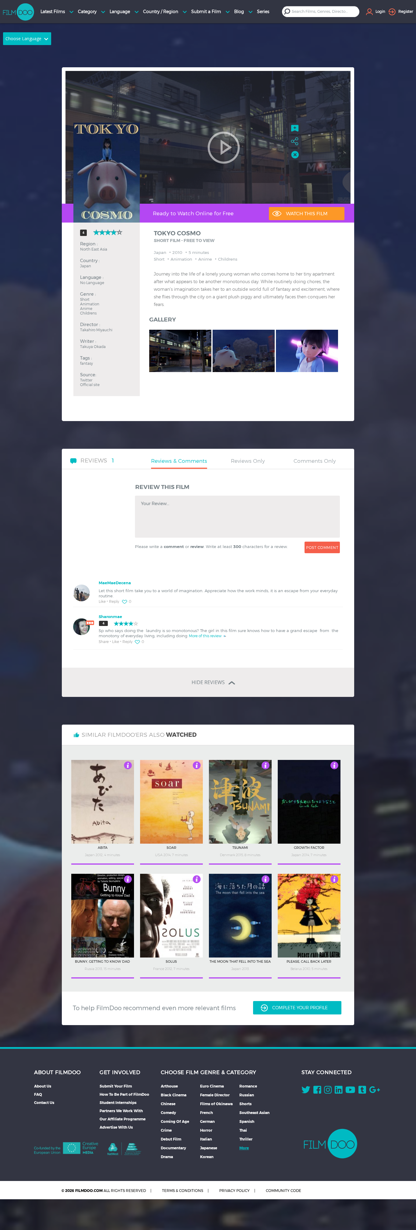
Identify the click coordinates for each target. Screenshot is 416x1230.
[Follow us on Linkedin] (338, 1091)
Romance (248, 1086)
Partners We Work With (121, 1111)
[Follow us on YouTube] (350, 1091)
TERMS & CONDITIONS (182, 1190)
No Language (92, 282)
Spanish (246, 1121)
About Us (42, 1086)
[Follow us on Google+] (374, 1091)
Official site (90, 384)
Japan (85, 265)
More (244, 1148)
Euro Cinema (212, 1086)
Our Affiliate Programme (123, 1119)
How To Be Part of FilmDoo (124, 1094)
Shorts (245, 1104)
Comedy (168, 1112)
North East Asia (93, 249)
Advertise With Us (116, 1127)
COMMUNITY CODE (283, 1190)
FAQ (38, 1094)
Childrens (88, 313)
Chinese (168, 1104)
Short (85, 299)
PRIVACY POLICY (234, 1190)
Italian (206, 1139)
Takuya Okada (93, 346)
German (207, 1121)
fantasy (86, 363)
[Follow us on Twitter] (305, 1091)
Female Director (215, 1095)
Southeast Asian (254, 1112)
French (206, 1112)
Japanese (208, 1148)
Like (102, 601)
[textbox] (321, 11)
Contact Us (44, 1102)
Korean (206, 1156)
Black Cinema (173, 1095)
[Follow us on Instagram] (328, 1091)
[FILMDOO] (330, 1143)
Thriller (245, 1139)
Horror (206, 1130)
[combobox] (325, 11)
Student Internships (118, 1102)
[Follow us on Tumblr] (362, 1091)
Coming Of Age (175, 1121)
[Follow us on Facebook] (317, 1091)
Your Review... (155, 503)
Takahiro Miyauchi (96, 329)
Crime (166, 1130)
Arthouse (169, 1086)
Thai (243, 1130)
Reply (114, 601)
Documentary (173, 1148)
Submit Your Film (116, 1086)
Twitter (86, 380)
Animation (89, 303)
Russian (246, 1095)
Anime (86, 308)
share (104, 641)
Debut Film (171, 1139)
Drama (167, 1156)
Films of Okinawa (216, 1104)
